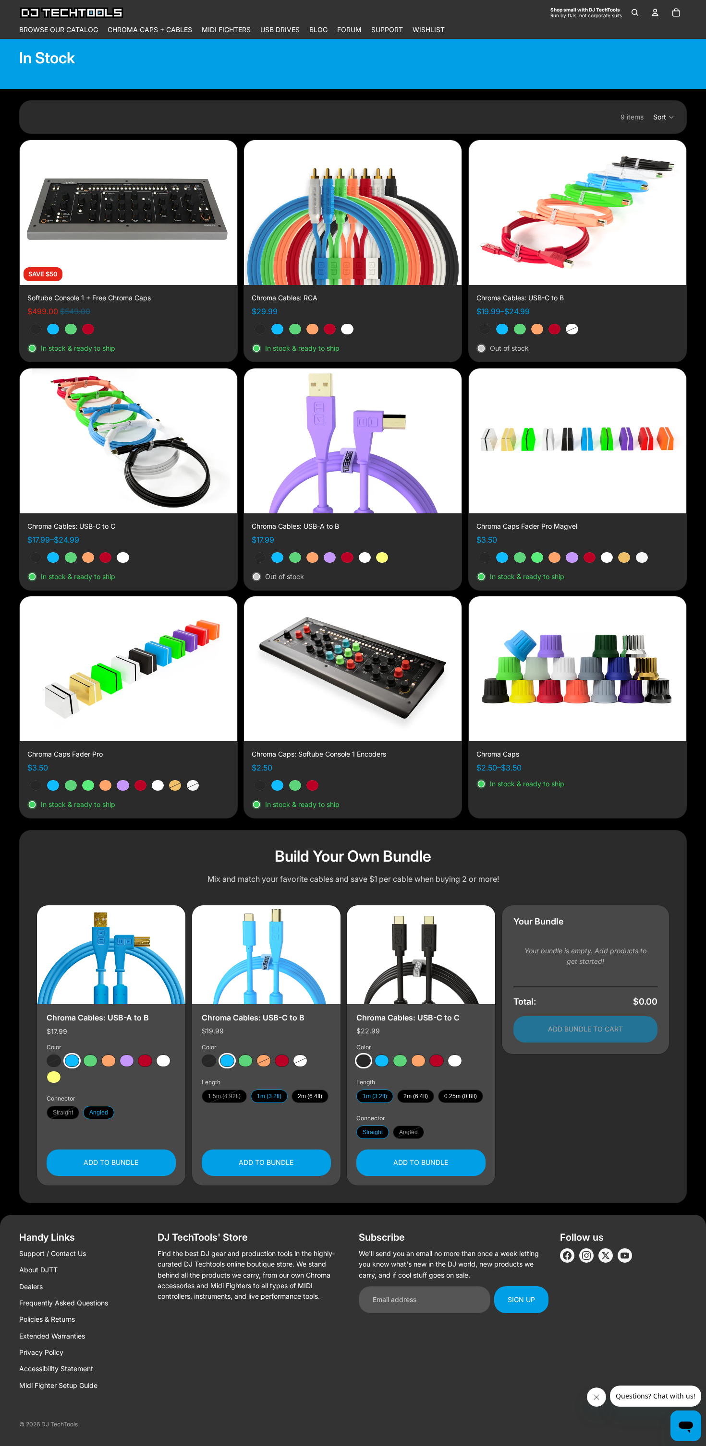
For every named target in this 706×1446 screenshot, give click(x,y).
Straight (63, 1112)
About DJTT (38, 1270)
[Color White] (163, 1061)
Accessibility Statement (56, 1368)
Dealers (31, 1286)
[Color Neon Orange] (108, 1061)
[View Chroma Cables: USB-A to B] (111, 954)
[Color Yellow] (54, 1077)
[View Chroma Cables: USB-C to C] (421, 954)
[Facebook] (567, 1255)
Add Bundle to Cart (585, 1029)
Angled (98, 1112)
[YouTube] (625, 1255)
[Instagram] (586, 1255)
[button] (664, 117)
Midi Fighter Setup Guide (58, 1385)
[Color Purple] (127, 1061)
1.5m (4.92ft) (224, 1096)
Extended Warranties (52, 1336)
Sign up (521, 1299)
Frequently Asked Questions (63, 1303)
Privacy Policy (41, 1352)
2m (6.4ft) (310, 1096)
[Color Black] (54, 1061)
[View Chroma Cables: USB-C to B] (266, 954)
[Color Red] (145, 1061)
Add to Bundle (111, 1162)
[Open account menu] (655, 12)
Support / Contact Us (52, 1253)
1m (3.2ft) (269, 1096)
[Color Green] (90, 1061)
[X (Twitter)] (605, 1255)
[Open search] (634, 12)
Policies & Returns (47, 1319)
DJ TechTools (59, 1424)
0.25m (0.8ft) (460, 1096)
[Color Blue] (72, 1061)
